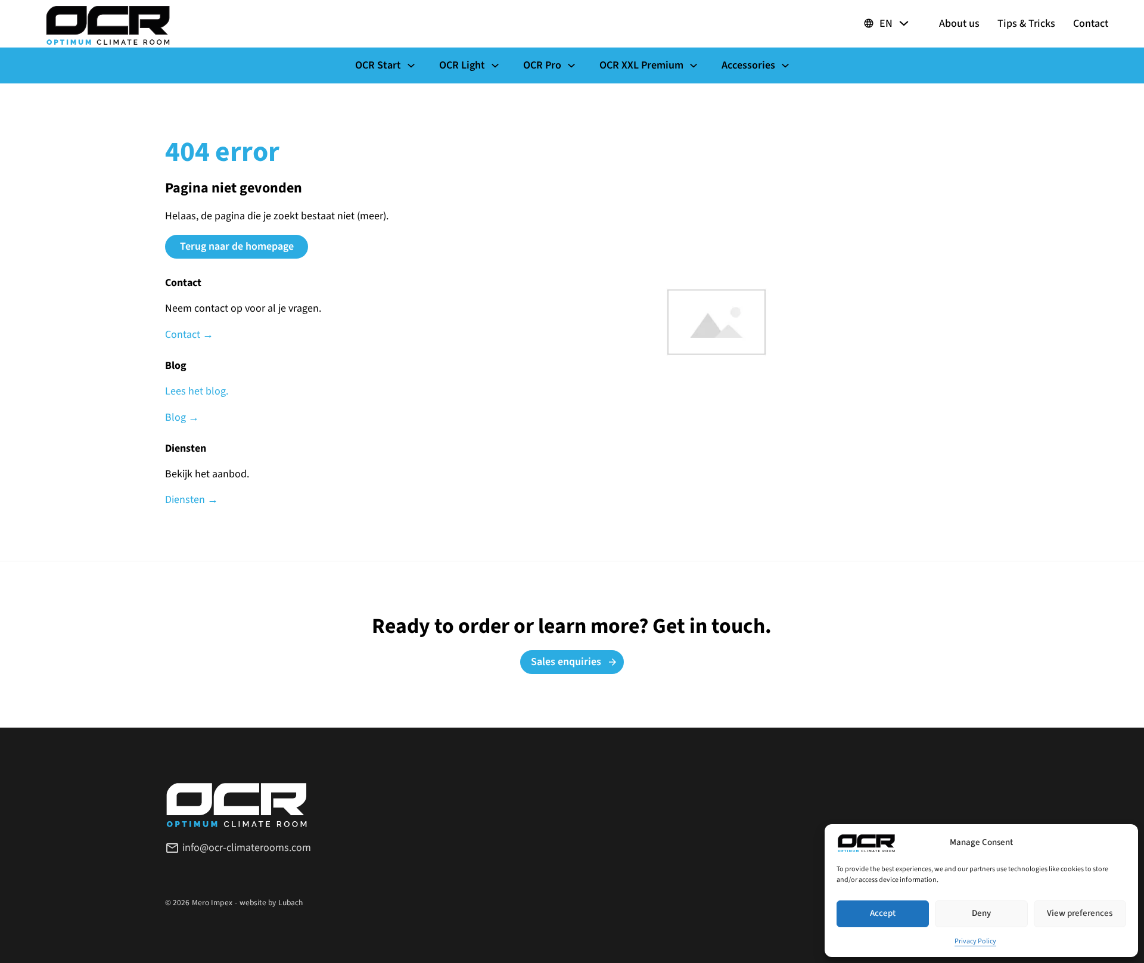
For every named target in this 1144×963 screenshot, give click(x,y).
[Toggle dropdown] (904, 23)
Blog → (182, 418)
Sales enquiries (566, 661)
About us (959, 24)
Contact (1090, 24)
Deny (981, 913)
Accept (883, 913)
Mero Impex (212, 902)
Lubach (290, 902)
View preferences (1079, 913)
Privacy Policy (975, 941)
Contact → (189, 335)
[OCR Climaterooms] (108, 24)
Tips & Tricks (1026, 24)
